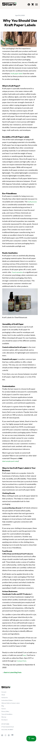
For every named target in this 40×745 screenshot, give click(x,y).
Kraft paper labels (17, 73)
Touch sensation (17, 272)
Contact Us (4, 697)
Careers (3, 708)
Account (3, 692)
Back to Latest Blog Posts (12, 672)
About (3, 695)
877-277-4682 (5, 724)
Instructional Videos (6, 700)
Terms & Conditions (6, 714)
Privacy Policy (5, 711)
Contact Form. (22, 661)
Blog (2, 706)
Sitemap (3, 717)
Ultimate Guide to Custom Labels (10, 703)
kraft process (32, 202)
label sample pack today (10, 461)
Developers (4, 720)
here (24, 655)
